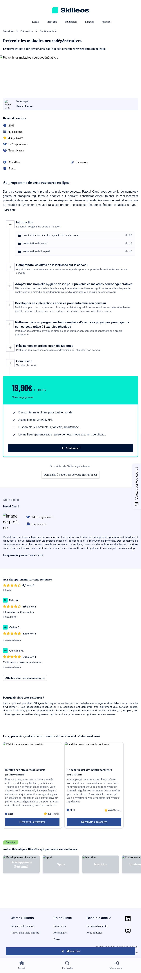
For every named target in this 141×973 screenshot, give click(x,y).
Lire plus (9, 209)
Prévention (26, 31)
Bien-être (52, 21)
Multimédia (71, 21)
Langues (89, 21)
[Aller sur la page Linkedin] (128, 919)
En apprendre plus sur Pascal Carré (23, 555)
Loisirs (35, 21)
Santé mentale (48, 31)
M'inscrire (73, 951)
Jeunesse (106, 21)
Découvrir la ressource (32, 821)
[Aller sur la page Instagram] (128, 930)
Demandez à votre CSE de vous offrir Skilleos (70, 474)
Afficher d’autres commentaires (25, 678)
